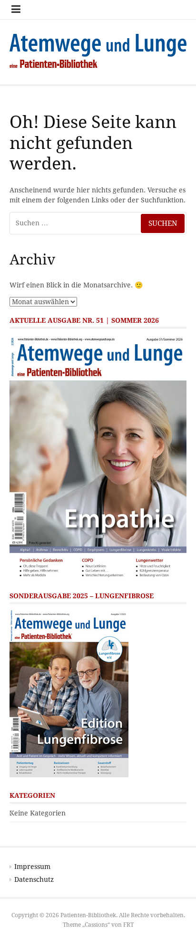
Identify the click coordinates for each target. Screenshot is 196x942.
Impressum (32, 866)
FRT (128, 924)
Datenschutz (34, 879)
